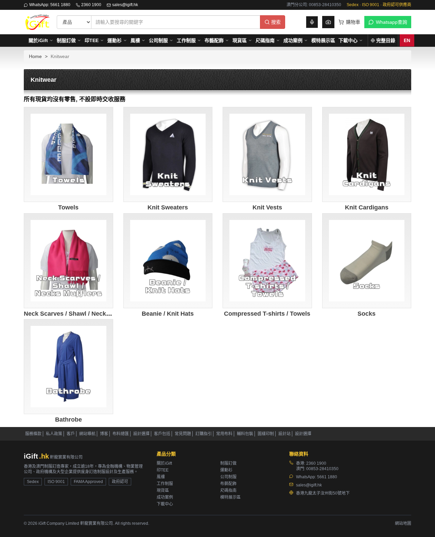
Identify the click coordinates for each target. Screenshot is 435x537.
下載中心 (348, 40)
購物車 (353, 22)
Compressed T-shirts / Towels (267, 313)
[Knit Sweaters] (168, 154)
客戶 (71, 433)
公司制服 (158, 40)
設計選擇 (141, 433)
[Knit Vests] (267, 154)
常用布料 (224, 433)
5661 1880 (327, 477)
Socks (367, 313)
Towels (68, 207)
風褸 (135, 40)
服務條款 (33, 433)
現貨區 (239, 40)
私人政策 (54, 433)
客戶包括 (162, 433)
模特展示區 (323, 40)
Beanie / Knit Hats (168, 313)
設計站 (284, 433)
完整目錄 (385, 40)
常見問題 (183, 433)
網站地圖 (403, 523)
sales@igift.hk (125, 4)
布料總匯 (120, 433)
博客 (104, 433)
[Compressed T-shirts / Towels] (267, 261)
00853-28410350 (322, 468)
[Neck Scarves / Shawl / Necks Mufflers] (68, 261)
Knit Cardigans (366, 207)
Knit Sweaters (167, 207)
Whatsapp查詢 (391, 22)
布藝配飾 (214, 40)
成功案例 (292, 40)
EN (407, 40)
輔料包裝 (245, 433)
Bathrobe (68, 419)
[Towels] (68, 154)
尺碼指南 (265, 40)
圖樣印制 (266, 433)
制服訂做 (66, 40)
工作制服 (186, 40)
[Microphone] (312, 22)
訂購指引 (203, 433)
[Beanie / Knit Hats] (168, 261)
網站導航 (87, 433)
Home (35, 56)
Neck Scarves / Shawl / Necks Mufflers (79, 313)
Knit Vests (267, 207)
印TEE (92, 40)
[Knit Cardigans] (367, 154)
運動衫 (114, 40)
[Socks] (367, 261)
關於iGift (38, 40)
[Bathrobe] (68, 367)
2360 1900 (91, 4)
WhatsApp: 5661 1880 (49, 4)
